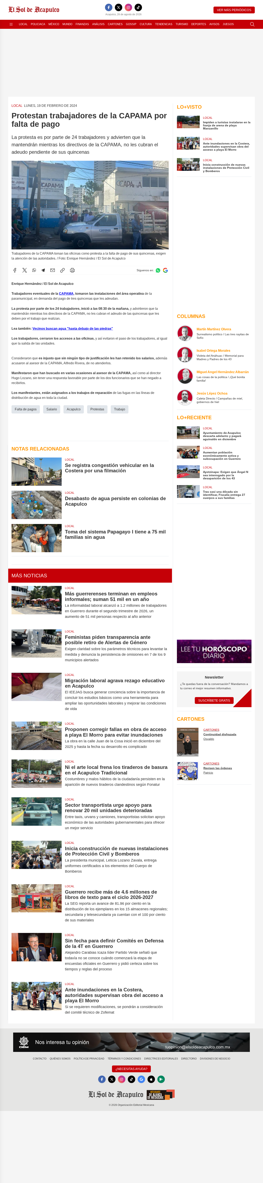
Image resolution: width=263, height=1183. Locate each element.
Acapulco (74, 409)
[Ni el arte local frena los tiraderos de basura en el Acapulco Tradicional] (37, 775)
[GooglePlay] (161, 1079)
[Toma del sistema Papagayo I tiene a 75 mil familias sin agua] (37, 538)
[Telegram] (43, 270)
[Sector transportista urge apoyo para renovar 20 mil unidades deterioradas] (37, 816)
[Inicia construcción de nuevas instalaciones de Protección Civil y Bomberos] (37, 860)
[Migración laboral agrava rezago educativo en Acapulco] (37, 695)
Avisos (214, 24)
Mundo (67, 24)
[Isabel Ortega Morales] (185, 354)
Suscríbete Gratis (214, 700)
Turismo (182, 24)
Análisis (98, 24)
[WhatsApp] (34, 270)
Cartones (115, 24)
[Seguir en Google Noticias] (165, 270)
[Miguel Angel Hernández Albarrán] (185, 376)
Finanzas (82, 24)
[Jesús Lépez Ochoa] (185, 397)
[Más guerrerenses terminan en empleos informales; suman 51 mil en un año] (37, 605)
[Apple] (151, 1079)
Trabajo (119, 409)
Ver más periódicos (234, 10)
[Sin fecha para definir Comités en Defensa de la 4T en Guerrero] (37, 955)
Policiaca (38, 24)
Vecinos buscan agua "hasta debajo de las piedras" (72, 328)
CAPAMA (66, 293)
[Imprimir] (72, 270)
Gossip (131, 24)
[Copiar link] (62, 270)
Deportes (198, 24)
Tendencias (163, 24)
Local (23, 24)
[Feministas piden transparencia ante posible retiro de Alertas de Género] (37, 648)
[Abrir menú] (11, 24)
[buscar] (252, 24)
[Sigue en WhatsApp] (158, 270)
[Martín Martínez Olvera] (185, 333)
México (53, 24)
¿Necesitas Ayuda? (131, 1069)
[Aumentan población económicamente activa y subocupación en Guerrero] (188, 453)
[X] (118, 7)
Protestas (97, 409)
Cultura (146, 24)
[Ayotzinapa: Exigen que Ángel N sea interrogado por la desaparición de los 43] (188, 472)
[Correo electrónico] (52, 270)
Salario (51, 409)
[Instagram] (128, 7)
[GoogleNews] (141, 1079)
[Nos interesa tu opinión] (131, 1042)
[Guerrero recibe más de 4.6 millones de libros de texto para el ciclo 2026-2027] (37, 906)
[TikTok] (138, 7)
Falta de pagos (26, 409)
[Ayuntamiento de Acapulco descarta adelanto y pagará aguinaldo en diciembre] (188, 433)
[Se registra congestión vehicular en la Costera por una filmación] (37, 472)
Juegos (228, 24)
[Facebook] (108, 7)
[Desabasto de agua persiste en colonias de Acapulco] (37, 505)
